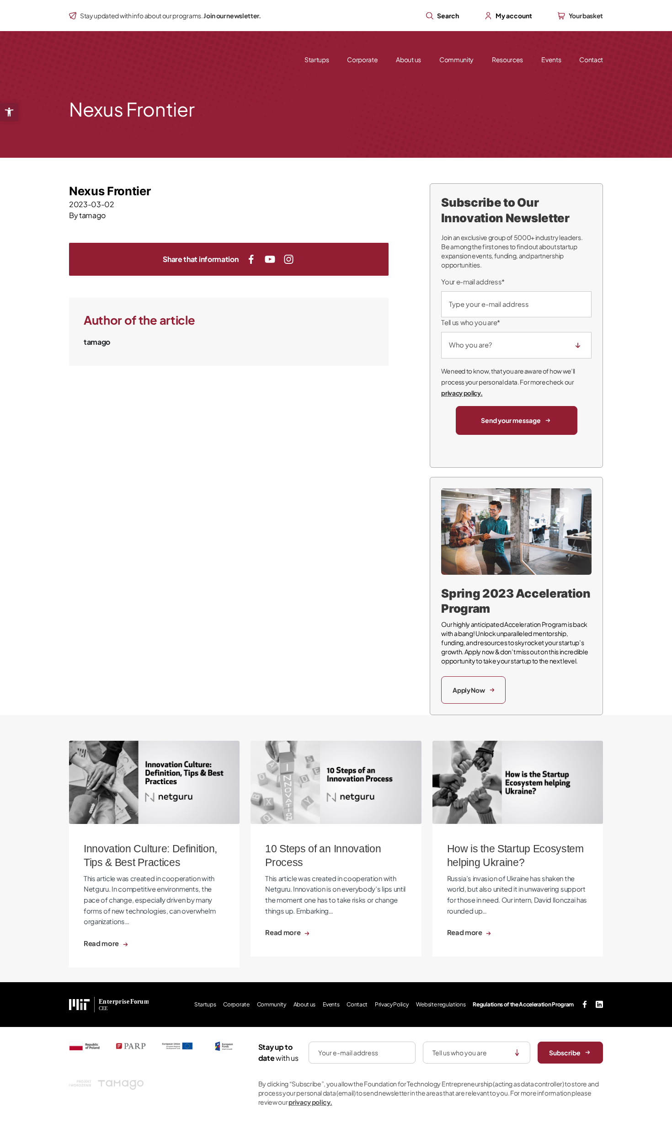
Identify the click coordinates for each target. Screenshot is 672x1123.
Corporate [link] (362, 59)
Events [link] (551, 59)
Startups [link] (316, 59)
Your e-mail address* (473, 282)
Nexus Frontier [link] (110, 191)
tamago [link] (92, 215)
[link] (9, 112)
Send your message (511, 420)
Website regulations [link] (441, 1004)
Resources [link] (507, 59)
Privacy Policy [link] (392, 1004)
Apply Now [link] (469, 690)
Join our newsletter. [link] (232, 15)
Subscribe (565, 1052)
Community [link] (456, 59)
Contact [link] (591, 59)
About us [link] (408, 59)
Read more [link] (102, 943)
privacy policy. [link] (461, 393)
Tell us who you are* (470, 322)
